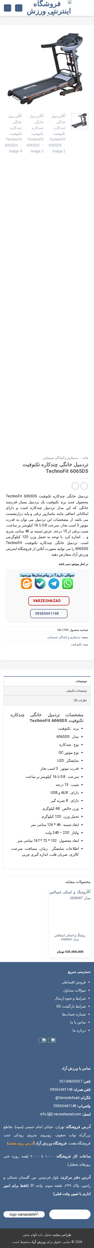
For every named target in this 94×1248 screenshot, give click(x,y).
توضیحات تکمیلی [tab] (76, 690)
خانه (85, 458)
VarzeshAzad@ (67, 1098)
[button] (88, 7)
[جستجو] (18, 8)
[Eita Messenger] (26, 587)
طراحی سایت (61, 1235)
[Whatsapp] (67, 587)
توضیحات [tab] (81, 681)
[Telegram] (53, 587)
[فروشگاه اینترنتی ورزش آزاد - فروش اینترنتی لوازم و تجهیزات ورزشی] (49, 8)
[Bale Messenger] (40, 587)
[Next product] (84, 485)
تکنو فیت (76, 644)
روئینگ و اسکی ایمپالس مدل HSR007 (70, 937)
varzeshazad (47, 601)
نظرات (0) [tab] (80, 700)
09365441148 (47, 613)
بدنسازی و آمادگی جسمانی (60, 458)
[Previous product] (75, 485)
